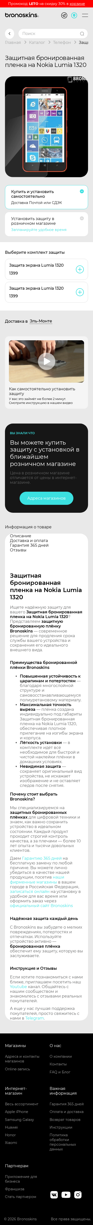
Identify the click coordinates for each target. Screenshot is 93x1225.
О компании (61, 1056)
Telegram (34, 1018)
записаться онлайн (30, 891)
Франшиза (14, 1189)
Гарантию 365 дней (42, 858)
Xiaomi (11, 1142)
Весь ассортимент (21, 1104)
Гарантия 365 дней (67, 1104)
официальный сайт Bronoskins (41, 905)
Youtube (18, 986)
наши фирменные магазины (37, 879)
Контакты (58, 1064)
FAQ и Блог (60, 1072)
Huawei (11, 1127)
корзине (77, 3)
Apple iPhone (16, 1112)
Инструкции (61, 1127)
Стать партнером (20, 1197)
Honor (10, 1135)
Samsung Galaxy (19, 1119)
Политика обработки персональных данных (63, 1142)
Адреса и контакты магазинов (22, 1058)
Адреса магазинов (46, 498)
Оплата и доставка (67, 1112)
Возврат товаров (65, 1119)
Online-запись (17, 1069)
